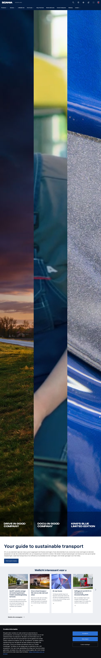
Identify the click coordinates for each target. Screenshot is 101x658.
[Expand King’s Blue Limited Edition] (84, 273)
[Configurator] (88, 2)
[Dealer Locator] (78, 2)
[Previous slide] (5, 589)
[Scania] (7, 2)
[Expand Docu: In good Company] (50, 273)
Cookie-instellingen (85, 644)
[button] (93, 2)
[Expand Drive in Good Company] (17, 273)
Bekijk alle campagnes (15, 617)
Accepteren (85, 633)
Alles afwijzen (85, 639)
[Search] (73, 2)
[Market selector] (83, 2)
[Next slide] (95, 589)
